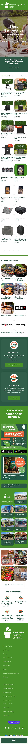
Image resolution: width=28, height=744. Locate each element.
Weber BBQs (19, 316)
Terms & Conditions (8, 684)
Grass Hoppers (7, 661)
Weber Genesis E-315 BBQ (20, 114)
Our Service (14, 398)
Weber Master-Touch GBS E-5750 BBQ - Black (7, 93)
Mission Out (6, 665)
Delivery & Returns (8, 688)
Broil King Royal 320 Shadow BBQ (7, 158)
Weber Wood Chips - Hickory (20, 198)
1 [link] (4, 250)
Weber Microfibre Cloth (6, 218)
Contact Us (6, 715)
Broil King (18, 333)
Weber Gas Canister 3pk (7, 178)
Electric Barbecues (18, 298)
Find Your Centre (7, 646)
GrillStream (6, 333)
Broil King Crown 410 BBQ (20, 138)
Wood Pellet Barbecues (6, 298)
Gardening (6, 650)
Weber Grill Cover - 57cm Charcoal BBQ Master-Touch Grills (20, 239)
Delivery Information (14, 365)
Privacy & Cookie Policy (9, 696)
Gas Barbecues (7, 278)
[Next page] (24, 250)
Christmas (5, 677)
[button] (2, 5)
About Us (5, 669)
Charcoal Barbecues (18, 279)
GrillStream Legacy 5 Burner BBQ (20, 158)
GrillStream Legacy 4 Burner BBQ (20, 93)
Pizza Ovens (6, 316)
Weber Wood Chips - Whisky (7, 198)
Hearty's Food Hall (8, 657)
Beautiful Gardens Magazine (11, 673)
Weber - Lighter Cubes (19, 178)
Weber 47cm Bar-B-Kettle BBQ (7, 134)
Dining (5, 654)
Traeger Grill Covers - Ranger (20, 218)
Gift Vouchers (6, 707)
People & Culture (7, 700)
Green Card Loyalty (8, 711)
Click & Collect (7, 692)
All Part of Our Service (9, 703)
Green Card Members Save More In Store (12, 485)
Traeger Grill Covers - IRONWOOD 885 (7, 239)
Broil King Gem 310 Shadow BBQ (6, 114)
